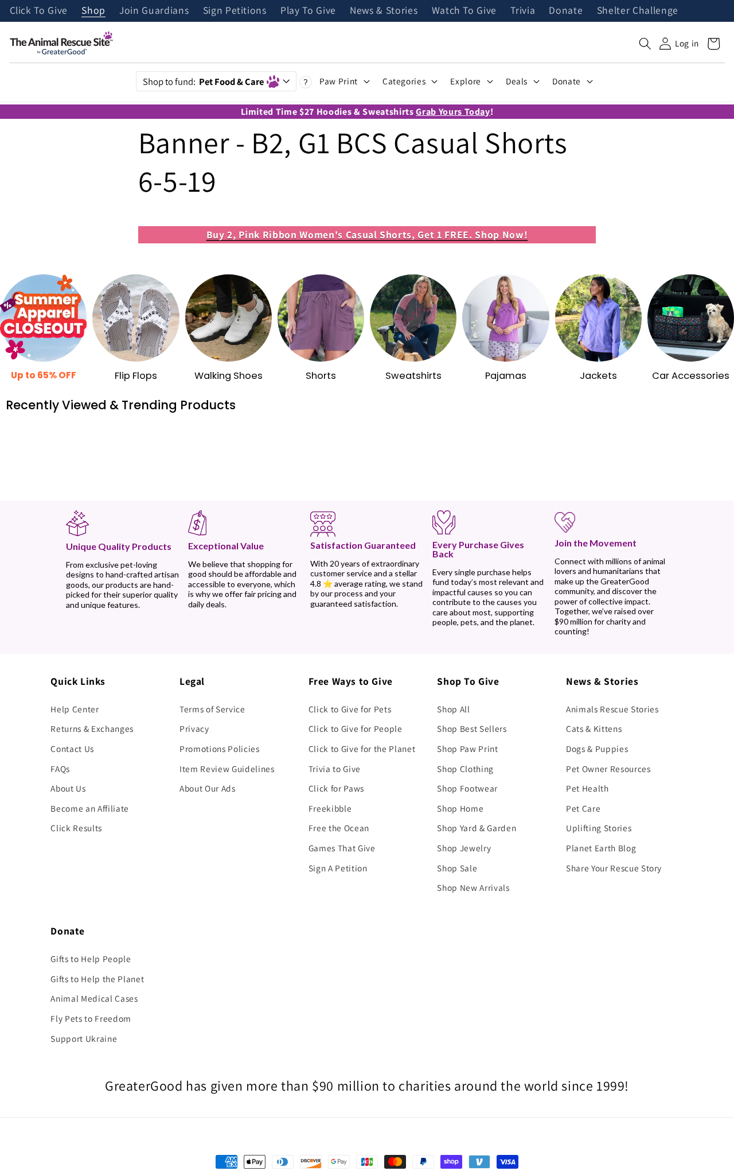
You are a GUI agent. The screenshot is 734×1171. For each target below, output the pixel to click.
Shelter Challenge (637, 11)
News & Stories (383, 11)
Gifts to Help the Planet (97, 978)
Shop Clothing (465, 768)
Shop (93, 11)
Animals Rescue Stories (612, 709)
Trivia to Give (335, 768)
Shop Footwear (467, 788)
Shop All (453, 709)
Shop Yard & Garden (476, 827)
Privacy (194, 728)
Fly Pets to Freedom (90, 1018)
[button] (645, 43)
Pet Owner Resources (608, 768)
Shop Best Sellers (471, 728)
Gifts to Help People (90, 958)
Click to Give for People (356, 728)
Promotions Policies (219, 748)
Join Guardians (154, 11)
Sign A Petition (338, 868)
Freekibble (330, 808)
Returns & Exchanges (92, 728)
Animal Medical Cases (94, 998)
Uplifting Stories (598, 827)
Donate (566, 11)
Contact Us (72, 748)
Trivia (522, 11)
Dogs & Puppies (597, 748)
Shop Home (460, 808)
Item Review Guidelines (227, 768)
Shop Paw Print (467, 748)
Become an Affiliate (89, 808)
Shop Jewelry (464, 848)
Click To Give (39, 11)
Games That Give (342, 848)
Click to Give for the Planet (362, 748)
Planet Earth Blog (601, 848)
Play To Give (308, 11)
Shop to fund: (203, 81)
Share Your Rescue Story (614, 868)
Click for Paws (336, 788)
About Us (67, 788)
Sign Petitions (235, 11)
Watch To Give (464, 11)
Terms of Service (212, 709)
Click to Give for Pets (350, 709)
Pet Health (587, 788)
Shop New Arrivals (473, 887)
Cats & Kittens (594, 728)
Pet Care (583, 808)
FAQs (60, 768)
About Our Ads (207, 788)
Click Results (76, 827)
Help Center (74, 709)
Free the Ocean (339, 827)
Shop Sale (457, 868)
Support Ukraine (83, 1038)
